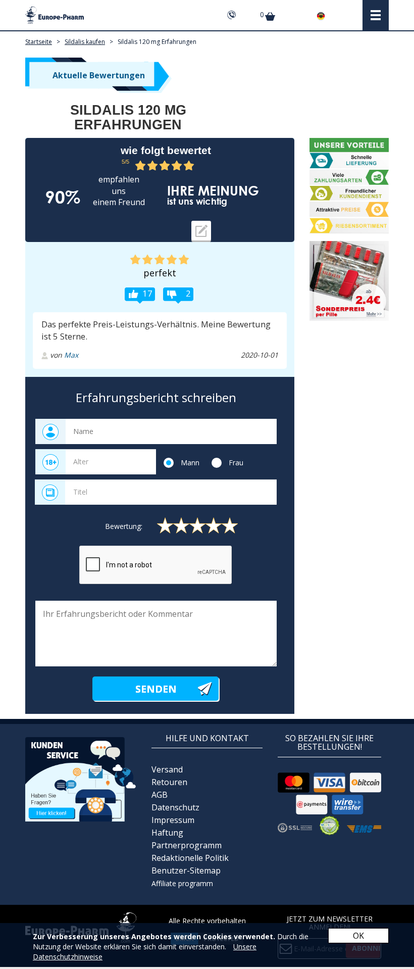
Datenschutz (175, 807)
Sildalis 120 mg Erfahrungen (157, 41)
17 (147, 293)
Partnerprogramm (186, 845)
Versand (167, 769)
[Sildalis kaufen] (349, 281)
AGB (159, 794)
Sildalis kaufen (85, 41)
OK (358, 935)
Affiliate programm (182, 883)
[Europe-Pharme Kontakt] (80, 778)
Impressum (172, 820)
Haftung (167, 832)
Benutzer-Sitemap (186, 870)
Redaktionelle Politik (190, 857)
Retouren (169, 782)
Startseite (38, 41)
